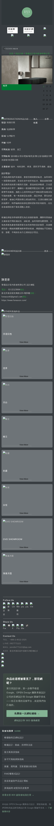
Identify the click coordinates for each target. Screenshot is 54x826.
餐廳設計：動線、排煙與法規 (18, 745)
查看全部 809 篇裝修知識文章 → (18, 795)
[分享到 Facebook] (4, 627)
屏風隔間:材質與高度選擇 (16, 788)
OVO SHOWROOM (12, 539)
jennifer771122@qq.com (21, 647)
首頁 (11, 53)
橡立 (5, 436)
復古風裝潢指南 (12, 752)
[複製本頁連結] (27, 626)
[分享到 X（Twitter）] (13, 627)
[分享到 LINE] (9, 626)
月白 (5, 402)
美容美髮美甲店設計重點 (16, 781)
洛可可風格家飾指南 (14, 759)
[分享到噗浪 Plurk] (18, 627)
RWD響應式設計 (12, 774)
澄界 (5, 368)
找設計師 (19, 53)
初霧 (5, 471)
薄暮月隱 (7, 573)
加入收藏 (35, 121)
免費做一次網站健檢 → (27, 713)
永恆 (5, 505)
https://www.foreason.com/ (14, 300)
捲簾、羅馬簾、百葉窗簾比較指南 (20, 766)
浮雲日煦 (7, 334)
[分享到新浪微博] (22, 627)
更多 (46, 251)
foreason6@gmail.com (12, 297)
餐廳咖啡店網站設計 (14, 738)
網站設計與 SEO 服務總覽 (27, 720)
